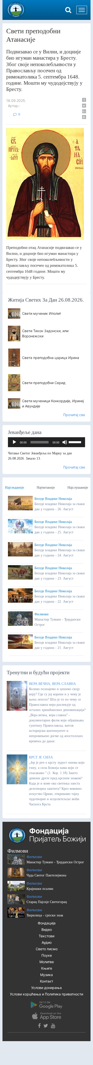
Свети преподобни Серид (43, 383)
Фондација (47, 923)
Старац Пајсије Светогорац (47, 902)
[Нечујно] (64, 442)
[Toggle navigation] (81, 10)
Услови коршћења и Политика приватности (46, 994)
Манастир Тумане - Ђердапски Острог (55, 862)
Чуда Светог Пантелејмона (46, 875)
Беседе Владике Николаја (53, 499)
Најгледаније (14, 487)
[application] (46, 442)
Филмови (41, 614)
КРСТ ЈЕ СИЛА (41, 757)
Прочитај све (74, 415)
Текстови (46, 936)
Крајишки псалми (40, 889)
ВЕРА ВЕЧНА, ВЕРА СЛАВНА (52, 684)
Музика (46, 975)
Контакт (46, 981)
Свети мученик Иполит (41, 313)
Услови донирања (46, 988)
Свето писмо (47, 949)
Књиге (46, 968)
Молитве (46, 962)
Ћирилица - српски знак (45, 915)
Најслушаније (77, 487)
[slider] (76, 441)
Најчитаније (46, 487)
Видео (46, 929)
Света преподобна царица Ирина (50, 357)
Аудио (47, 942)
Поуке (46, 955)
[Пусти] (14, 442)
